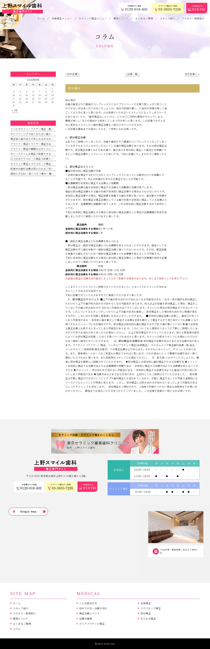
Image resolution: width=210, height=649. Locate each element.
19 (27, 98)
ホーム (17, 603)
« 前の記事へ (72, 74)
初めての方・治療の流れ (93, 608)
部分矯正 (146, 613)
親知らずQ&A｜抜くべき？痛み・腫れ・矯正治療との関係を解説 (47, 173)
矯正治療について (89, 613)
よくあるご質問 (22, 623)
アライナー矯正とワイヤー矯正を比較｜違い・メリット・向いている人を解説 (54, 143)
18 (20, 98)
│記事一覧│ (132, 74)
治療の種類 (85, 618)
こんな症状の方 (88, 603)
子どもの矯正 (148, 618)
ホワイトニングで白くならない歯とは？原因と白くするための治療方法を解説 (54, 133)
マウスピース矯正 (151, 608)
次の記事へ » (192, 74)
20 (33, 98)
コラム (17, 628)
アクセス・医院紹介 (24, 613)
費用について (20, 618)
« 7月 (15, 110)
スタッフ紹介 (20, 608)
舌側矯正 (146, 603)
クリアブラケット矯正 (92, 623)
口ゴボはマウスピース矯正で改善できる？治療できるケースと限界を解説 (52, 158)
